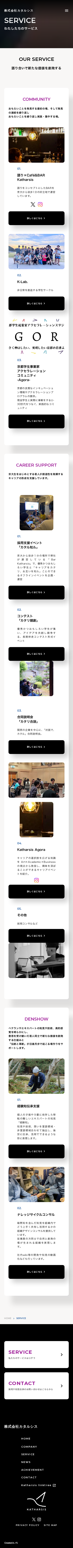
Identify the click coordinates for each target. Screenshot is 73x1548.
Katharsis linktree (36, 1485)
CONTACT (29, 1477)
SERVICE (28, 1454)
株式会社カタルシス (21, 1426)
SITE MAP (50, 1525)
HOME (7, 1318)
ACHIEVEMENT (32, 1469)
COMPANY (29, 1446)
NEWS (26, 1462)
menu (66, 10)
